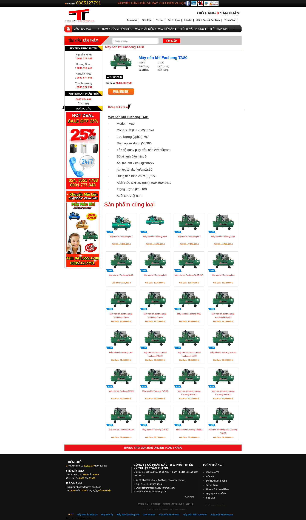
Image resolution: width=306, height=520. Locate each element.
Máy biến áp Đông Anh (128, 514)
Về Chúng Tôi (212, 472)
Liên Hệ (210, 476)
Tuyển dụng (174, 20)
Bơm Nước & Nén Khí (115, 28)
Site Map (210, 498)
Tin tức (159, 20)
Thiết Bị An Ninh (218, 28)
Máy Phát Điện (144, 28)
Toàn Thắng (220, 505)
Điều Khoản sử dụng (216, 481)
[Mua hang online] (121, 90)
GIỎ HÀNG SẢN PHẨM (218, 13)
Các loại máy (82, 28)
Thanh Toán (230, 20)
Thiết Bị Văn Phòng (191, 28)
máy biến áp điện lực (87, 514)
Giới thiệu (146, 20)
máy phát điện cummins (195, 514)
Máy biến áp (107, 514)
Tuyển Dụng (212, 485)
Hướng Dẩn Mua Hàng (217, 489)
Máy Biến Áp (166, 28)
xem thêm (189, 497)
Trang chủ (132, 20)
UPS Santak (149, 514)
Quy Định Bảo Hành (216, 493)
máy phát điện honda (168, 514)
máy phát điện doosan (222, 514)
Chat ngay (83, 103)
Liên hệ (188, 20)
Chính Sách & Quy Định (208, 20)
